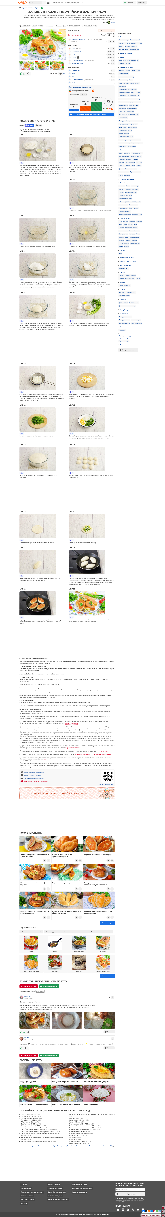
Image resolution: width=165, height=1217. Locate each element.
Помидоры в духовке (125, 214)
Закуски (122, 272)
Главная (24, 1184)
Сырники (135, 159)
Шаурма (121, 275)
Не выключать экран (107, 31)
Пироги (121, 153)
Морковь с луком (136, 320)
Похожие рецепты (37, 25)
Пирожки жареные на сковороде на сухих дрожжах (98, 912)
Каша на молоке (123, 231)
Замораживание (123, 205)
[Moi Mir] (151, 1211)
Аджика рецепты (123, 140)
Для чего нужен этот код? (106, 784)
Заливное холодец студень (127, 278)
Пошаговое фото (62, 26)
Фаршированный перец (125, 198)
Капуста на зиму (134, 105)
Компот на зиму (135, 92)
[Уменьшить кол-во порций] (114, 36)
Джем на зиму (137, 102)
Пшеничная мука (77, 63)
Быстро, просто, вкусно (128, 261)
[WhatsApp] (157, 1211)
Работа (73, 2)
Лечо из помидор (124, 133)
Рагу (135, 224)
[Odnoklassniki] (149, 1211)
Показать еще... (107, 923)
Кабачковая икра (123, 83)
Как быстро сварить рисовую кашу (66, 1104)
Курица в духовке (136, 201)
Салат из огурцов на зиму (126, 111)
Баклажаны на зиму (124, 99)
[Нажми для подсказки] (93, 90)
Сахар (74, 57)
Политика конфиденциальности (32, 1192)
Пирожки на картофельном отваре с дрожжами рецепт (34, 912)
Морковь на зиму (132, 108)
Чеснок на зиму (123, 105)
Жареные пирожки (103, 971)
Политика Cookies (27, 1196)
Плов (120, 224)
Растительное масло (78, 39)
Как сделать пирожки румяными (65, 1082)
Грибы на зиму (123, 127)
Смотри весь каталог (129, 350)
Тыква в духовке (137, 214)
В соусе (121, 189)
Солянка (128, 63)
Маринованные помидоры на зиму (128, 114)
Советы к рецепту (74, 25)
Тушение (121, 192)
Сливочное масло (77, 60)
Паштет (138, 278)
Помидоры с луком (124, 320)
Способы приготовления (128, 183)
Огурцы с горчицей (136, 143)
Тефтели (121, 240)
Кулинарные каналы (79, 1192)
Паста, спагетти (123, 234)
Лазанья (121, 237)
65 (64, 73)
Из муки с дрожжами (52, 932)
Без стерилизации (124, 95)
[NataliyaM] (21, 997)
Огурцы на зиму (135, 70)
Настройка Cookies (27, 1199)
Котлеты (125, 221)
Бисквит (121, 165)
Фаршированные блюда (131, 189)
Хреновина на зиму (135, 140)
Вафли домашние (124, 172)
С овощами (124, 313)
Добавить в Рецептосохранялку (34, 772)
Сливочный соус (130, 292)
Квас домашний (133, 302)
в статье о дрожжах (71, 723)
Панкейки (127, 175)
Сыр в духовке (133, 205)
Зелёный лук (76, 71)
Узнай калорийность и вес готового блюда (91, 114)
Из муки (79, 971)
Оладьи (139, 156)
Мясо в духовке (134, 208)
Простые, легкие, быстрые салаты (129, 49)
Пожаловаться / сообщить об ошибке (36, 781)
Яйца (73, 73)
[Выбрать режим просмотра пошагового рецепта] (21, 163)
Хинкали (121, 227)
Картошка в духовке (131, 192)
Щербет (121, 285)
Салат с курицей (135, 40)
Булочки (121, 162)
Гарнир (122, 250)
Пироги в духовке (130, 162)
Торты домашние (126, 53)
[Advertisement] (131, 18)
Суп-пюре (121, 63)
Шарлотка (127, 153)
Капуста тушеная (124, 243)
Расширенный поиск (79, 1184)
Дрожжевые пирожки (31, 971)
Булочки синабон (135, 172)
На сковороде (135, 186)
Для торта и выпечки (127, 257)
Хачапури (139, 162)
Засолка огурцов (123, 124)
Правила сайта (26, 1188)
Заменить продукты (74, 35)
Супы (122, 57)
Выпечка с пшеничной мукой (31, 932)
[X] (146, 1211)
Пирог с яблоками (126, 345)
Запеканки (139, 221)
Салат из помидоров (131, 46)
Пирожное (127, 285)
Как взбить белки (91, 1104)
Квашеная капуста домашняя (127, 146)
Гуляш (138, 234)
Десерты (123, 282)
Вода (73, 48)
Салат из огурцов (124, 40)
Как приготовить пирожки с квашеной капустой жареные (95, 884)
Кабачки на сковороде (125, 195)
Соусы (122, 289)
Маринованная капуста (125, 130)
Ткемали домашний (124, 295)
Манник (121, 175)
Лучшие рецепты (54, 1184)
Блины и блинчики (124, 156)
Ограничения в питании (128, 327)
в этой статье (103, 751)
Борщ (120, 60)
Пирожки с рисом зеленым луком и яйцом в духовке (66, 912)
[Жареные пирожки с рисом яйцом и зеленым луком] (26, 65)
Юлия (113, 22)
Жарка (128, 186)
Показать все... (107, 976)
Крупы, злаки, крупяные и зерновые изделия (127, 337)
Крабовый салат (123, 43)
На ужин (55, 971)
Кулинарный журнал (55, 1196)
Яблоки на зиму (134, 95)
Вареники (137, 231)
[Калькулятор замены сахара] (77, 57)
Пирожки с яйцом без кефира (101, 932)
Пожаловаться (26, 25)
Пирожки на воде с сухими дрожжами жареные (62, 855)
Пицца (126, 237)
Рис (73, 77)
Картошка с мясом (136, 323)
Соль (73, 54)
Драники (121, 169)
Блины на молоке (130, 165)
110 (24, 73)
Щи (138, 60)
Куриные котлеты (135, 243)
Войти (142, 2)
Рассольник (126, 60)
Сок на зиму (122, 86)
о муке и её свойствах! (72, 748)
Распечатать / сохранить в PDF (34, 778)
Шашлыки (132, 221)
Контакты (24, 1203)
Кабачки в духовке (124, 201)
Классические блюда (127, 179)
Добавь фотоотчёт (29, 986)
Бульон (133, 60)
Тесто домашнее (125, 265)
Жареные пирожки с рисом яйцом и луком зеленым (34, 855)
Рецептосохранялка (57, 2)
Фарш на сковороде (124, 211)
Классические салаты (135, 43)
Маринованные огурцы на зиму (128, 89)
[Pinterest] (154, 1211)
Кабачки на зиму (134, 83)
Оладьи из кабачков (130, 169)
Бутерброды (124, 310)
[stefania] (21, 1039)
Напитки (123, 299)
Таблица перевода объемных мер (80, 87)
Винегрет (121, 46)
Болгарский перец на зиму (126, 77)
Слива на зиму (135, 99)
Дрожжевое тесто (124, 268)
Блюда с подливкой (131, 240)
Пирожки (133, 156)
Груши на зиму (132, 127)
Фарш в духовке (123, 208)
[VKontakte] (143, 1211)
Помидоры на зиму (124, 70)
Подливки (121, 292)
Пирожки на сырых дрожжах (63, 883)
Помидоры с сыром (124, 323)
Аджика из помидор (124, 143)
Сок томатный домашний (126, 136)
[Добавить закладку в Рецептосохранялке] (60, 74)
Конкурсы (80, 2)
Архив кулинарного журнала (58, 1199)
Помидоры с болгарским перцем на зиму (130, 121)
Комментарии (49, 26)
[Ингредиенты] (163, 1207)
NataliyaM (27, 996)
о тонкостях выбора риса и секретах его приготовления (93, 754)
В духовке (122, 186)
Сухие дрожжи (76, 51)
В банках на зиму (124, 73)
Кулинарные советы (55, 1188)
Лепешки (138, 165)
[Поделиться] (163, 1211)
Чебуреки (132, 234)
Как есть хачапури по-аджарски (96, 1082)
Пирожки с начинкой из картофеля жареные (34, 884)
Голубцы (130, 224)
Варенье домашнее (124, 92)
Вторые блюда (125, 218)
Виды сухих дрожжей (28, 1082)
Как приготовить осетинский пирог (34, 1104)
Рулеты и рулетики (130, 275)
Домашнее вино (123, 302)
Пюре (120, 253)
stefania (26, 1037)
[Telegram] (160, 1211)
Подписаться (131, 1194)
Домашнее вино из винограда (127, 306)
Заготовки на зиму (126, 67)
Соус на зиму (133, 124)
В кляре (126, 246)
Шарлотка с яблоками (125, 159)
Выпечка (123, 150)
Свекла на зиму (123, 117)
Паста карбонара (134, 237)
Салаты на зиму (123, 80)
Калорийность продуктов (89, 25)
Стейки (125, 224)
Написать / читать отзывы (32, 775)
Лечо (130, 80)
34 (24, 1032)
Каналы (67, 2)
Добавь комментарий (50, 986)
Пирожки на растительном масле (75, 932)
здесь (45, 760)
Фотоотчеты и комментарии (82, 1188)
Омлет (131, 231)
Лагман (121, 246)
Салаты (122, 37)
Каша (120, 221)
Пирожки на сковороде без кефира (98, 854)
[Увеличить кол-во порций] (114, 34)
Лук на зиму (122, 108)
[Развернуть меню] (163, 1215)
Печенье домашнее (136, 153)
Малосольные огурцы (125, 102)
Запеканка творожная (131, 227)
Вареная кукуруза (124, 341)
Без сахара (122, 330)
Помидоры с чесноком (125, 317)
